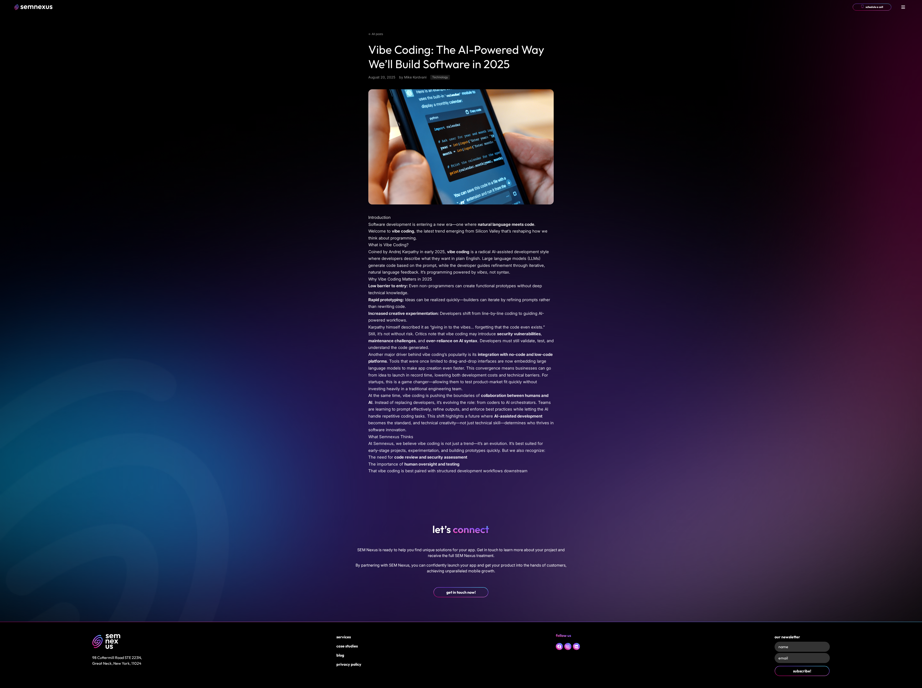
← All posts (375, 34)
